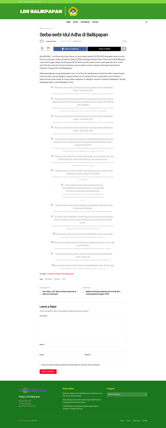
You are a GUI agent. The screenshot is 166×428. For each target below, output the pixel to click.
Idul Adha (48, 279)
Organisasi (31, 1)
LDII (63, 279)
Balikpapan (48, 28)
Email (42, 355)
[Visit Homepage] (49, 11)
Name (42, 344)
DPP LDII (34, 420)
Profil (25, 1)
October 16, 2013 (65, 41)
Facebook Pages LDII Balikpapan (60, 274)
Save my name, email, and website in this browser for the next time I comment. (71, 365)
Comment (44, 316)
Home (20, 1)
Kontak (38, 1)
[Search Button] (146, 22)
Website (88, 355)
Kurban (57, 279)
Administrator (51, 41)
